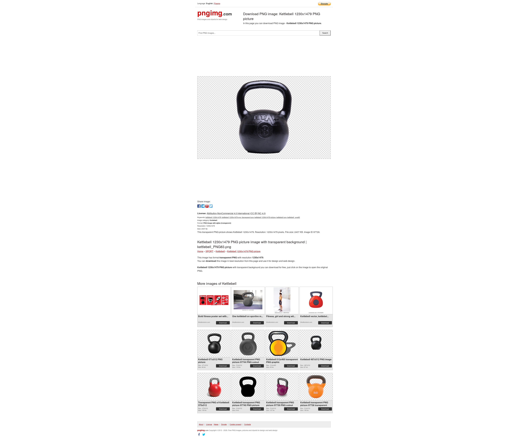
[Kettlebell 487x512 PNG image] (316, 343)
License (209, 424)
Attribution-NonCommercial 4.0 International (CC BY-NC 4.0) (236, 213)
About (201, 424)
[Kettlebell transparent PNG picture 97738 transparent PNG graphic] (316, 387)
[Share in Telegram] (203, 206)
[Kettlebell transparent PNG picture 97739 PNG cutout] (282, 387)
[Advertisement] (264, 57)
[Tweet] (211, 206)
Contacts (247, 424)
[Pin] (207, 206)
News (216, 424)
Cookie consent (235, 424)
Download (223, 323)
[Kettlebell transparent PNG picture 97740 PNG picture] (248, 387)
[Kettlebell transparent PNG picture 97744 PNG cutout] (248, 343)
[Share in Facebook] (199, 206)
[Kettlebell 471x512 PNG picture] (214, 343)
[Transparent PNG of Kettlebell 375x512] (214, 387)
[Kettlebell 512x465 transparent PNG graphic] (282, 343)
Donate (224, 424)
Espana (217, 3)
